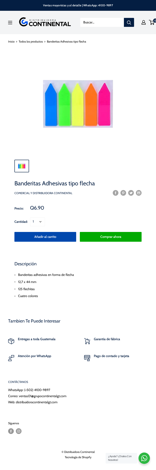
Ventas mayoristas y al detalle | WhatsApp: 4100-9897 (78, 5)
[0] (151, 22)
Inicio (11, 41)
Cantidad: (21, 222)
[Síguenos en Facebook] (11, 431)
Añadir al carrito (45, 237)
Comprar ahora (110, 237)
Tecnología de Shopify (78, 457)
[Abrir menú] (10, 22)
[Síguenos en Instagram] (19, 431)
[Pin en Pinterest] (123, 193)
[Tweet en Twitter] (131, 193)
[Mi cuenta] (144, 22)
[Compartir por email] (139, 193)
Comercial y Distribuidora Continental (43, 193)
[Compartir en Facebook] (115, 193)
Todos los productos (31, 41)
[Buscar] (129, 22)
